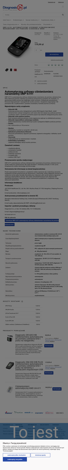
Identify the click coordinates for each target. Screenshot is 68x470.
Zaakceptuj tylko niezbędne (16, 455)
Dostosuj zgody (40, 455)
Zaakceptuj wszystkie (14, 459)
